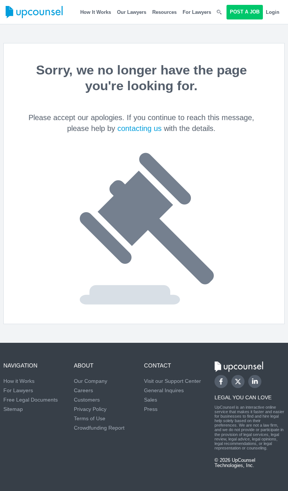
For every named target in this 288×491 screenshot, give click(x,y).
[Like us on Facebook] (221, 381)
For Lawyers (197, 12)
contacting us (139, 128)
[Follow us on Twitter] (237, 381)
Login (272, 12)
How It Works (95, 12)
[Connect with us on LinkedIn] (254, 381)
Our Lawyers (131, 12)
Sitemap (13, 409)
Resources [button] (164, 12)
